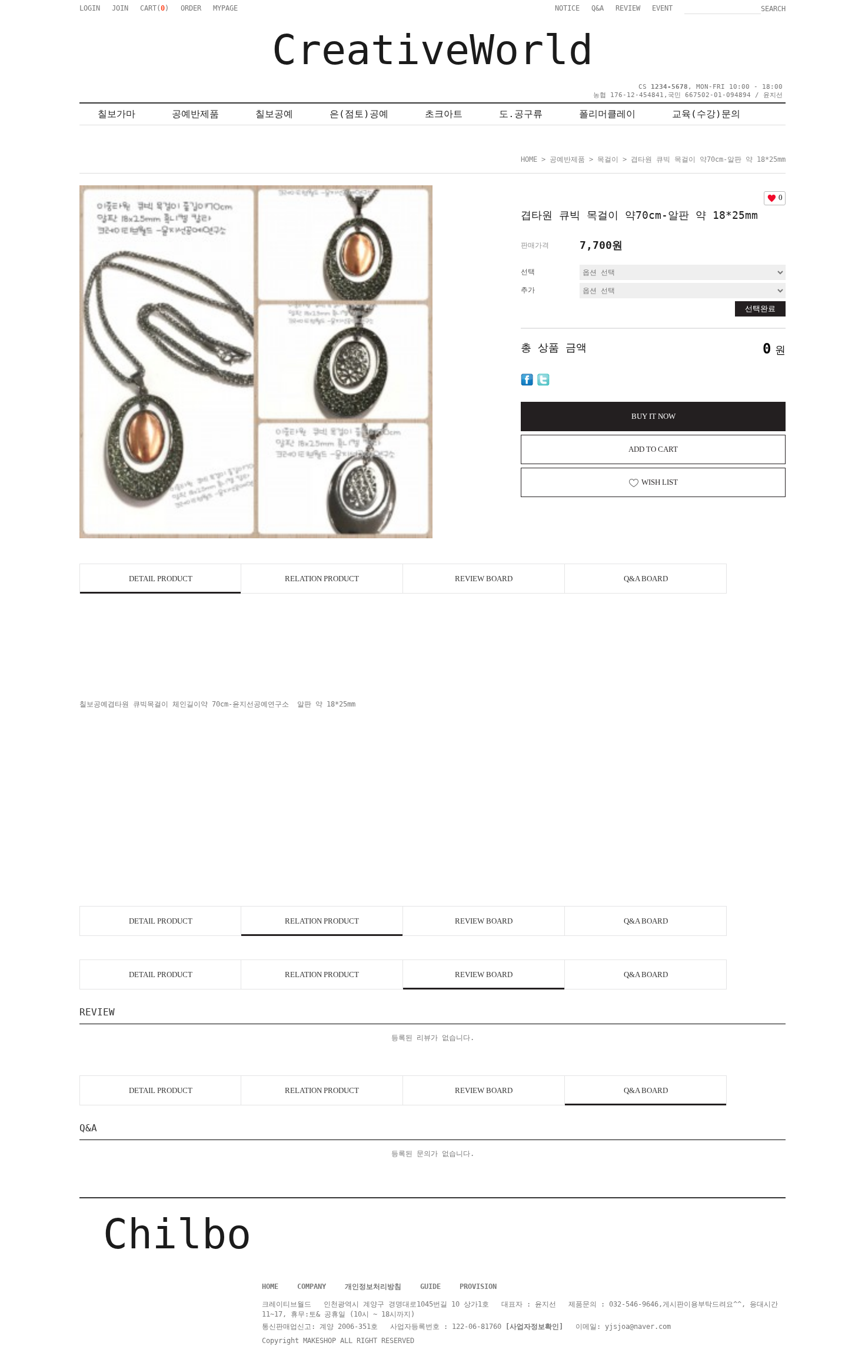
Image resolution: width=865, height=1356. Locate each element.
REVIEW (628, 8)
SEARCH (773, 9)
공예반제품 (195, 113)
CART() (154, 8)
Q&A (597, 8)
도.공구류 (521, 113)
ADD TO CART (653, 449)
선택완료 (760, 308)
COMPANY (311, 1286)
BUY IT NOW (653, 416)
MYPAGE (225, 8)
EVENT (662, 8)
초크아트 (444, 113)
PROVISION (478, 1286)
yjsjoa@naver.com (638, 1326)
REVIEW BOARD (484, 578)
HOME (529, 159)
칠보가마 (116, 113)
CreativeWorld (432, 50)
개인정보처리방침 (373, 1286)
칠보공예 (274, 113)
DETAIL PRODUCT (160, 578)
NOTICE (567, 8)
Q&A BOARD (646, 578)
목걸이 (607, 159)
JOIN (120, 8)
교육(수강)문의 (706, 113)
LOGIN (89, 8)
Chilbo (177, 1234)
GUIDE (430, 1286)
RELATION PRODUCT (322, 578)
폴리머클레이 (607, 113)
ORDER (191, 8)
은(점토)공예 (359, 113)
